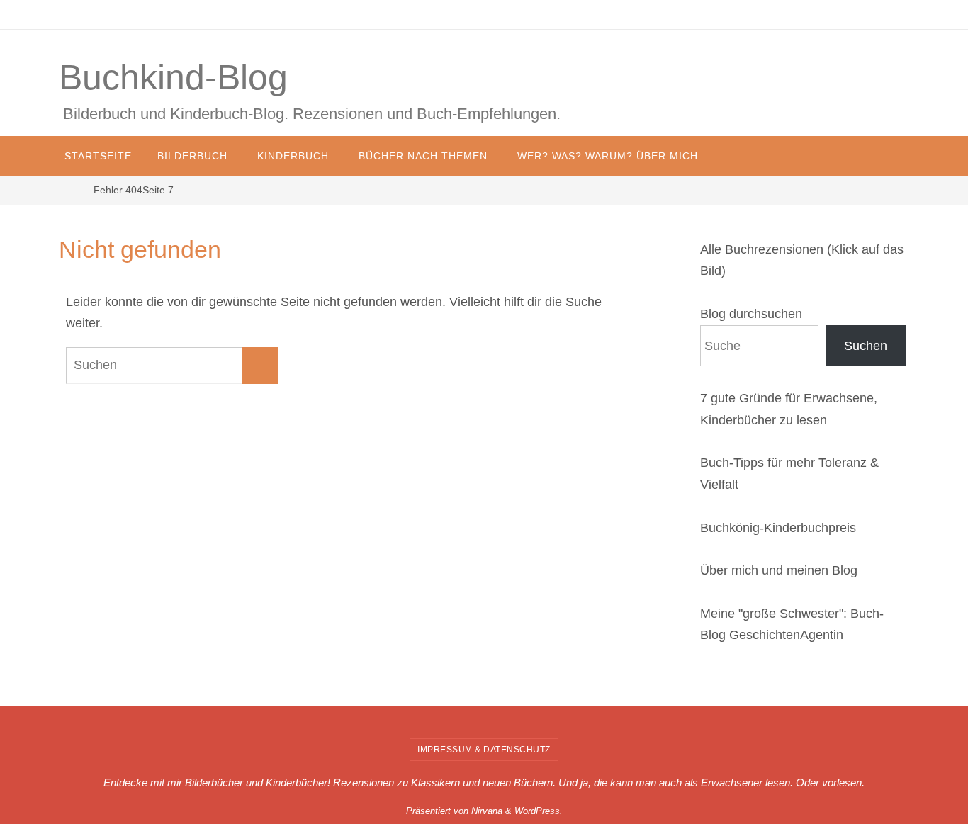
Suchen (865, 346)
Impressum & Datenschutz (484, 750)
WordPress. (538, 811)
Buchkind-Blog (173, 77)
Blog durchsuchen (751, 314)
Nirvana (486, 811)
